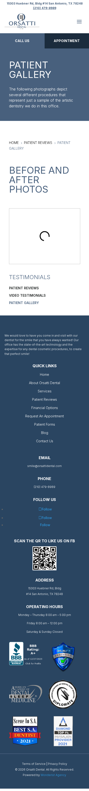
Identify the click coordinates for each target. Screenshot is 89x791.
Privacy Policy (57, 764)
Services (45, 391)
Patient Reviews (24, 288)
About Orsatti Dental (44, 383)
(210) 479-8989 (44, 8)
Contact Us (44, 441)
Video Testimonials (27, 295)
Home (44, 374)
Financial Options (44, 408)
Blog (44, 433)
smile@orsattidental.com (44, 466)
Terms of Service (34, 764)
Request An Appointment (44, 416)
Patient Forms (44, 424)
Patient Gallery (24, 303)
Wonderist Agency (53, 775)
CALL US (22, 41)
